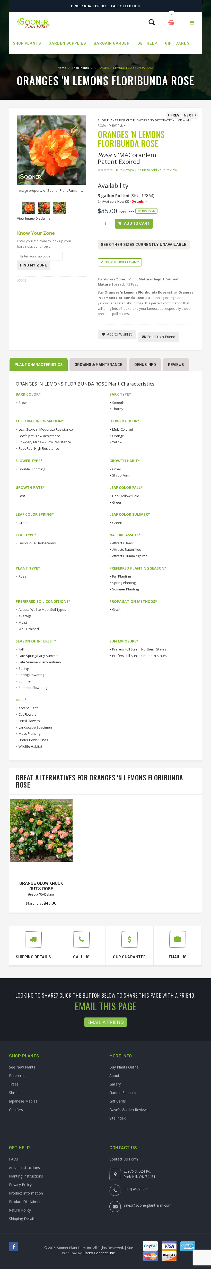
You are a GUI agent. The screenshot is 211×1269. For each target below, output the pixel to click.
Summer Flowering (33, 687)
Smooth (118, 402)
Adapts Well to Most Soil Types (42, 609)
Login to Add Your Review (157, 170)
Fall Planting (121, 576)
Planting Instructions (26, 1176)
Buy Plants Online (124, 1067)
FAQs (13, 1159)
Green (117, 502)
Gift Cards (117, 1101)
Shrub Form (121, 475)
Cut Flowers (28, 714)
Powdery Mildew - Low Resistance (45, 442)
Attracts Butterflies (126, 549)
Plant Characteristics (39, 365)
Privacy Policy (20, 1184)
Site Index (117, 1118)
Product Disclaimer (25, 1201)
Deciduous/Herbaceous (37, 543)
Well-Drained (29, 629)
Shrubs (14, 1092)
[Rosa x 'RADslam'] (41, 830)
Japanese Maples (23, 1101)
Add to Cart (137, 223)
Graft (116, 609)
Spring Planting (124, 582)
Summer (25, 681)
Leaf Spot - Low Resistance (39, 435)
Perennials (17, 1075)
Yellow (117, 442)
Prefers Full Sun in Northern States (139, 649)
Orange (118, 435)
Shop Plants (80, 68)
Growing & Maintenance (98, 365)
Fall (21, 649)
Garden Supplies (122, 1092)
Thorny (117, 408)
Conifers (16, 1109)
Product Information (26, 1193)
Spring (24, 668)
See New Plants (22, 1067)
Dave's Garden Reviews (128, 1109)
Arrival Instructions (24, 1167)
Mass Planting (29, 733)
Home (62, 68)
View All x (117, 125)
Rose (23, 576)
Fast (22, 496)
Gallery (115, 1084)
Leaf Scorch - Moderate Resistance (46, 429)
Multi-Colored (122, 429)
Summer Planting (125, 589)
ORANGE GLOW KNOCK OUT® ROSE (41, 886)
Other (116, 469)
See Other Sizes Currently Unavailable (144, 245)
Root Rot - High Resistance (39, 448)
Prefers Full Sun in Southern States (139, 655)
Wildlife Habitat (30, 746)
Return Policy (20, 1210)
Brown (24, 402)
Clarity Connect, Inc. (99, 1252)
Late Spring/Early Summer (39, 655)
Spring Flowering (31, 674)
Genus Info (145, 365)
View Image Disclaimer (34, 218)
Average (25, 616)
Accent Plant (28, 708)
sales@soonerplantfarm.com (148, 1205)
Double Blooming (32, 469)
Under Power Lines (33, 740)
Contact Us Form (123, 1159)
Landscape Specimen (35, 727)
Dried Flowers (29, 721)
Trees (14, 1084)
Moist (23, 622)
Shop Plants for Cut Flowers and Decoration (136, 120)
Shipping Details (22, 1218)
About (114, 1075)
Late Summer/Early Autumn (40, 662)
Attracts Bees (122, 543)
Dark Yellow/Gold (125, 496)
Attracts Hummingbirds (129, 556)
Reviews (176, 365)
